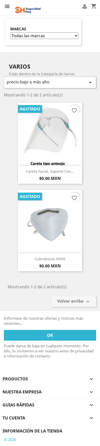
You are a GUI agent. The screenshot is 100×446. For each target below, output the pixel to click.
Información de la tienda (32, 431)
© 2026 (10, 439)
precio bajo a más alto (50, 82)
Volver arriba (74, 301)
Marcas (18, 29)
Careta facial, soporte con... (50, 171)
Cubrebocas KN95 (50, 258)
